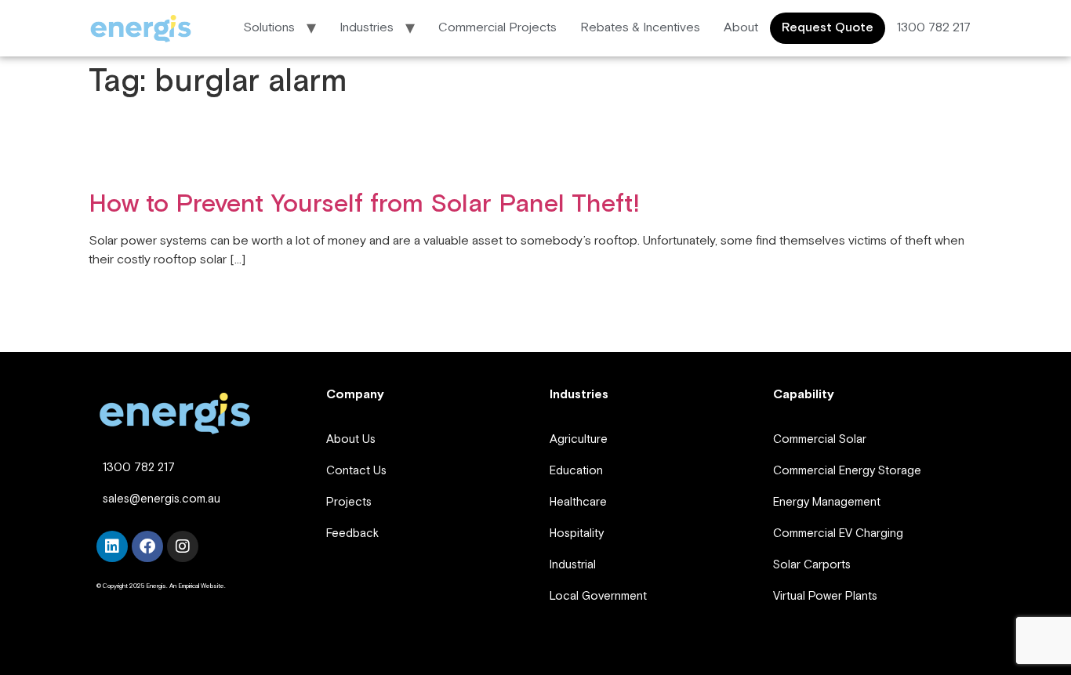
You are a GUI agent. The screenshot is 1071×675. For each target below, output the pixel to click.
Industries (366, 28)
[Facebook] (147, 546)
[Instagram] (182, 546)
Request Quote (827, 28)
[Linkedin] (112, 546)
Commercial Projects (497, 28)
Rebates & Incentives (640, 28)
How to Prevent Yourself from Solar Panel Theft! (364, 204)
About (741, 28)
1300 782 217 (934, 28)
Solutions (269, 28)
